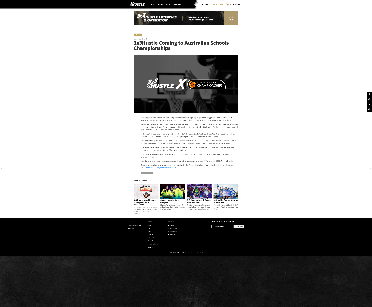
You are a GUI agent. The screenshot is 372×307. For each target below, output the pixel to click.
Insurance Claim (153, 244)
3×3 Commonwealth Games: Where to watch (199, 201)
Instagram (173, 228)
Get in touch (132, 228)
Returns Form (152, 247)
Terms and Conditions (187, 252)
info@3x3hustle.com (134, 225)
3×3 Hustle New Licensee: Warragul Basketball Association (145, 202)
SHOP (168, 4)
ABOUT (160, 4)
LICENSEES (177, 4)
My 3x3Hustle (235, 4)
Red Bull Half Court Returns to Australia (226, 201)
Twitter (172, 225)
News (149, 225)
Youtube (173, 235)
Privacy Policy (199, 252)
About (150, 228)
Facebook (173, 231)
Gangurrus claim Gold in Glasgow (170, 201)
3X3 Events (151, 238)
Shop (149, 231)
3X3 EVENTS (205, 4)
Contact (150, 235)
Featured (158, 173)
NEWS (153, 4)
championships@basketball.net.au (161, 167)
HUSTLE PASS (218, 4)
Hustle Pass (151, 241)
